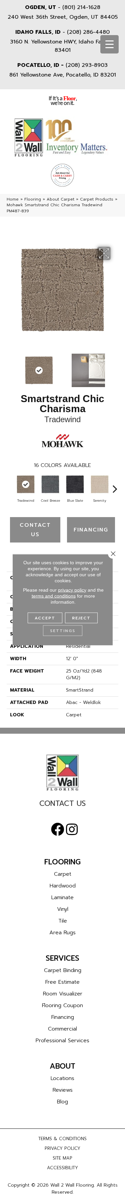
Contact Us (35, 529)
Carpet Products (96, 199)
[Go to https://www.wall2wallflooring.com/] (62, 772)
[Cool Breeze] (50, 484)
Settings (62, 630)
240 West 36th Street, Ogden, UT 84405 (63, 17)
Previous (10, 367)
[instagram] (72, 830)
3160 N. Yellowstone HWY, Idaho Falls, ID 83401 (62, 46)
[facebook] (57, 830)
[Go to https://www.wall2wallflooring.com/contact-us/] (62, 805)
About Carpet (60, 199)
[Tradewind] (25, 484)
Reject (81, 618)
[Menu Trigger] (109, 44)
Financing (91, 530)
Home (13, 199)
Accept (45, 618)
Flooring (32, 199)
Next (115, 367)
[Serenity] (99, 484)
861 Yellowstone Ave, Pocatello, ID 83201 (62, 75)
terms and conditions (54, 595)
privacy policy (72, 589)
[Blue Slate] (75, 484)
